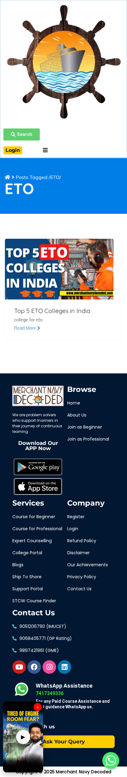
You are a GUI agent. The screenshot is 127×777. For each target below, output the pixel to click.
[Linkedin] (64, 667)
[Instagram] (49, 667)
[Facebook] (34, 667)
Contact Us (33, 612)
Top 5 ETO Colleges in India (52, 311)
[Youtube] (19, 667)
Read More (25, 328)
